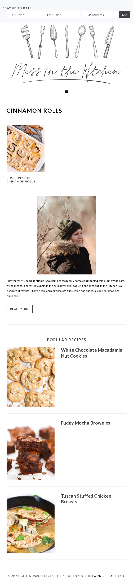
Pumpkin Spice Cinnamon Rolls (21, 179)
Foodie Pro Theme (108, 575)
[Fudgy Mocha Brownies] (30, 451)
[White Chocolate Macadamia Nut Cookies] (30, 378)
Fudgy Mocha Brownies (85, 423)
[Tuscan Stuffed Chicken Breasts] (30, 524)
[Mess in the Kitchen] (66, 82)
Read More (19, 308)
